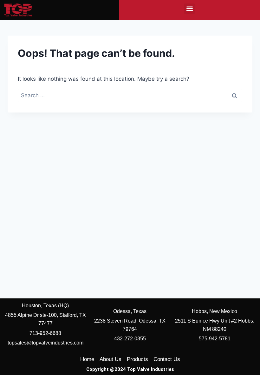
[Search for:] (130, 95)
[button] (189, 8)
